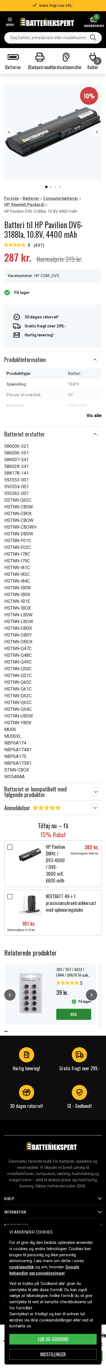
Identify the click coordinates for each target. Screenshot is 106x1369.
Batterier (31, 198)
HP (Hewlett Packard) (24, 204)
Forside (11, 198)
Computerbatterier (60, 198)
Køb (73, 1014)
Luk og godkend (53, 1339)
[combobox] (53, 38)
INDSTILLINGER (53, 1354)
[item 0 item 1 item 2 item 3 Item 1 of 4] (53, 131)
